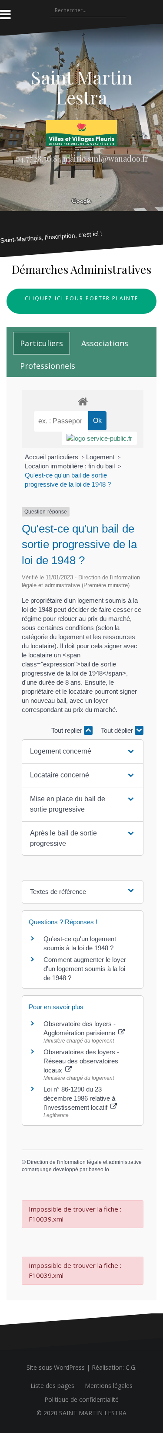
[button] (82, 751)
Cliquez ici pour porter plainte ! (81, 301)
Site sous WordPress (56, 1367)
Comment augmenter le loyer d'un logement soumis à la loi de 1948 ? (84, 968)
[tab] (41, 343)
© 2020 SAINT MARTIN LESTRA (81, 1413)
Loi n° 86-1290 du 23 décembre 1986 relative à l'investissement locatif (79, 1098)
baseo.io (99, 1170)
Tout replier (67, 730)
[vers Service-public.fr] (99, 438)
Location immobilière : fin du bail (70, 466)
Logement (101, 457)
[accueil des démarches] (82, 401)
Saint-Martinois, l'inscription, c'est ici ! (51, 237)
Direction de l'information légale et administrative (84, 1162)
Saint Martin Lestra (82, 87)
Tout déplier (118, 730)
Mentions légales (109, 1385)
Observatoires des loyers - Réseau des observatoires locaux (81, 1061)
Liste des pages (52, 1385)
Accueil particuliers (52, 457)
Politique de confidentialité (81, 1399)
